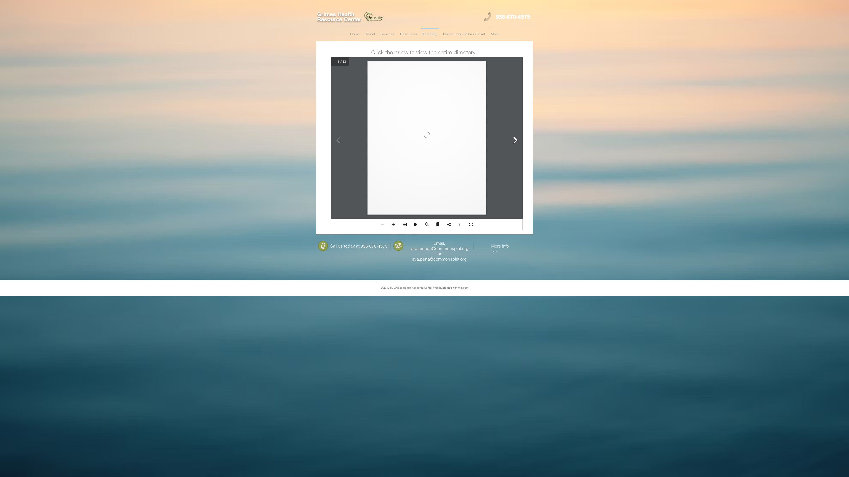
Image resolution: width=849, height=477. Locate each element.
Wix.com (463, 287)
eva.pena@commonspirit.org (439, 259)
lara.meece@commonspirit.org (439, 248)
